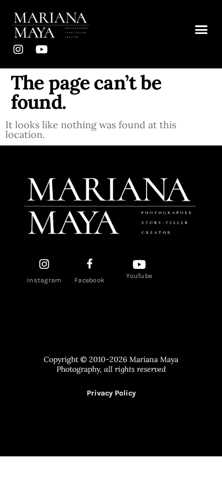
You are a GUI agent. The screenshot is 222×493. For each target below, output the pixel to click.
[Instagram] (18, 49)
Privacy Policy (111, 393)
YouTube (139, 276)
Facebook (89, 280)
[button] (201, 29)
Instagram (44, 280)
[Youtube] (41, 49)
